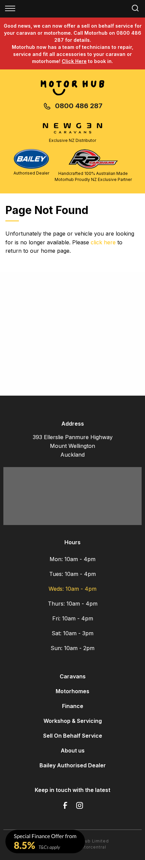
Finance (72, 706)
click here (103, 242)
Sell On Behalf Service (72, 735)
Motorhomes (72, 691)
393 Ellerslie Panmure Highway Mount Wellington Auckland (73, 446)
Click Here (74, 61)
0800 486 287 (79, 106)
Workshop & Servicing (73, 720)
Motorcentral (91, 847)
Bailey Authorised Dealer (72, 765)
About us (73, 750)
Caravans (73, 676)
